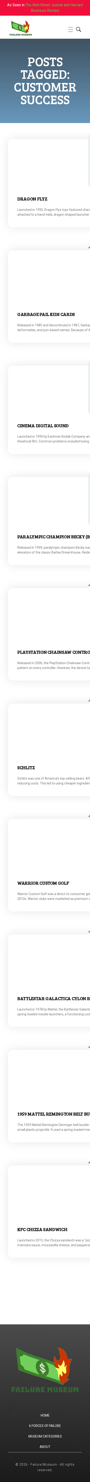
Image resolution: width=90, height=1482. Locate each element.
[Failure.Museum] (29, 28)
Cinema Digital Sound (43, 425)
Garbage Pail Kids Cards (46, 314)
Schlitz (26, 767)
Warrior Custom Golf (43, 883)
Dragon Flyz (32, 198)
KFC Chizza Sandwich (42, 1229)
